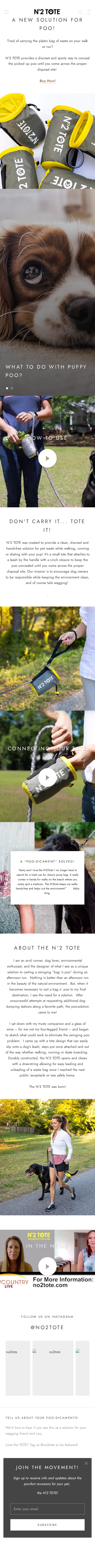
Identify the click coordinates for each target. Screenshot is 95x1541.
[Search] (81, 12)
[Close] (86, 1463)
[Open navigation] (6, 12)
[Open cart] (89, 11)
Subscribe (47, 1525)
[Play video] (47, 458)
